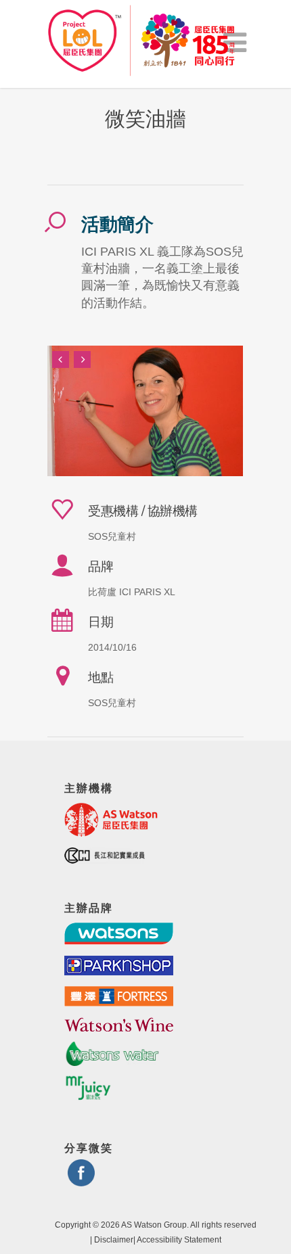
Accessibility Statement (179, 1240)
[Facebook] (81, 1180)
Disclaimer (113, 1240)
